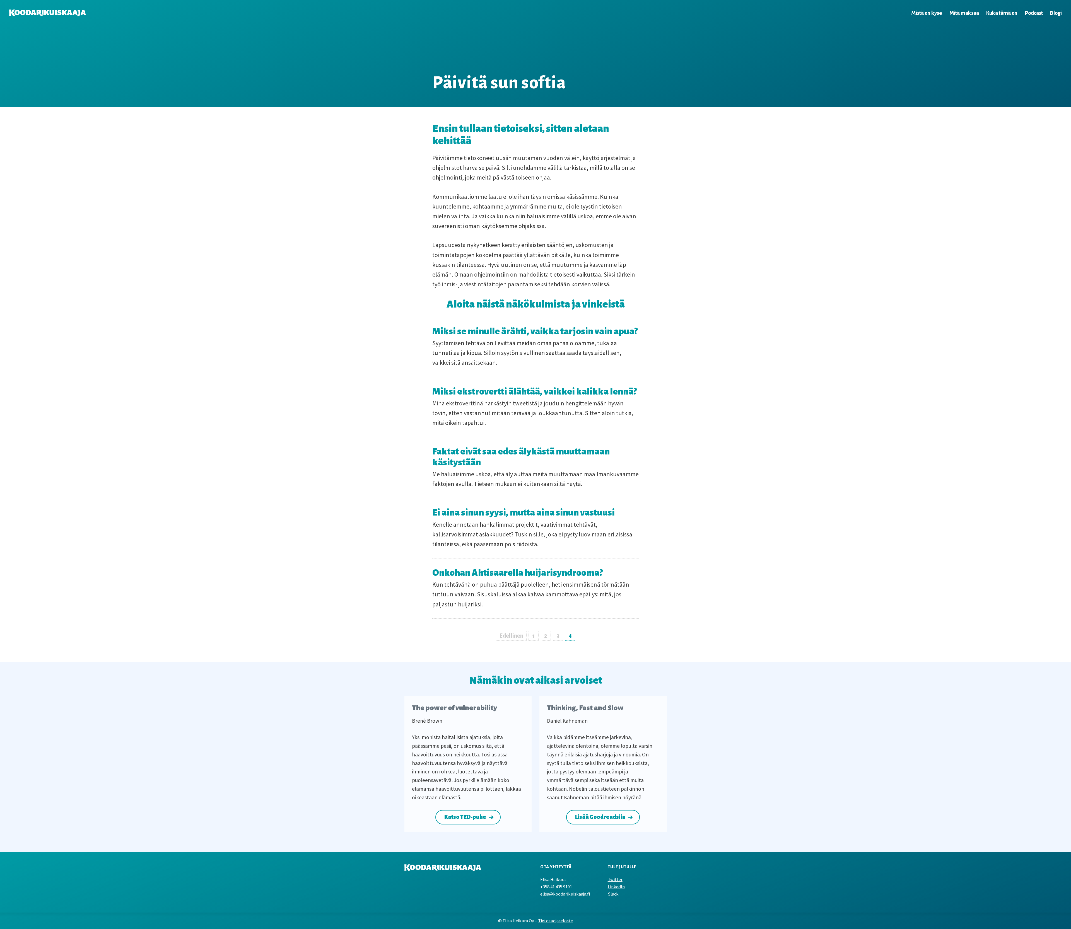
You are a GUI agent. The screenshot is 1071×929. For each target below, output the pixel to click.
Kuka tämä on (1001, 13)
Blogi (1056, 13)
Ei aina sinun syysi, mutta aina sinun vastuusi (523, 512)
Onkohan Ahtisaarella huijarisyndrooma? (517, 573)
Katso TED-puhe (465, 817)
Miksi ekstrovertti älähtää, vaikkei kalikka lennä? (534, 391)
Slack (613, 894)
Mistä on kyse (926, 13)
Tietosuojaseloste (555, 921)
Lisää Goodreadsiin (600, 817)
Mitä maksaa (964, 13)
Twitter (615, 879)
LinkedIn (616, 887)
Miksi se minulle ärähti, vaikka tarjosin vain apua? (535, 331)
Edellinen (511, 636)
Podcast (1034, 13)
